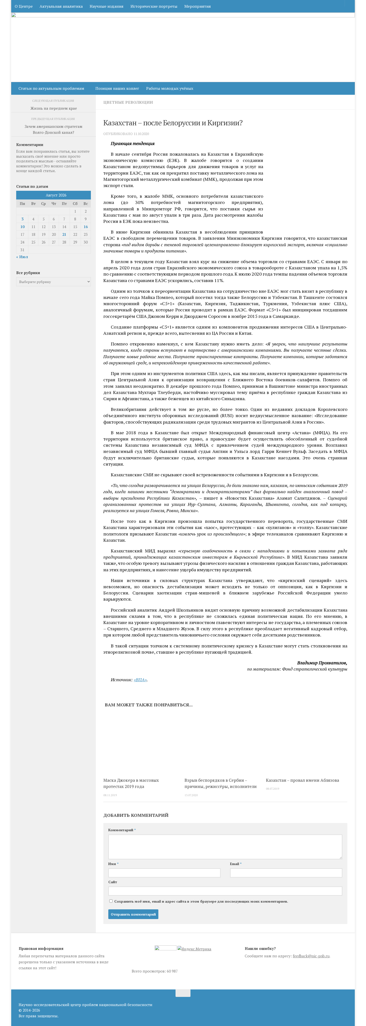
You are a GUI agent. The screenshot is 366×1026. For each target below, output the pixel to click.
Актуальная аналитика (61, 6)
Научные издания (106, 6)
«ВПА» (140, 680)
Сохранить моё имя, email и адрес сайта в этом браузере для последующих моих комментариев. (201, 901)
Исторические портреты (153, 6)
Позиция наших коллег (117, 88)
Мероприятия (197, 6)
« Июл (22, 256)
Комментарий (122, 830)
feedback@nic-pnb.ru (311, 955)
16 (86, 226)
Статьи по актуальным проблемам (51, 88)
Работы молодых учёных (169, 88)
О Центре (24, 6)
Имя (113, 863)
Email (236, 863)
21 (64, 234)
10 (22, 226)
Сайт (112, 881)
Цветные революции (128, 102)
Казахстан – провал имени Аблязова (302, 780)
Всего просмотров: (149, 971)
